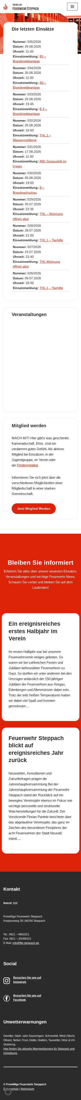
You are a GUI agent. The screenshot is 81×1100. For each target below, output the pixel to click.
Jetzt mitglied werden (33, 508)
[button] (8, 1092)
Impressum (27, 1088)
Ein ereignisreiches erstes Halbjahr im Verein (34, 631)
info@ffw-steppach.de (26, 943)
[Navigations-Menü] (72, 6)
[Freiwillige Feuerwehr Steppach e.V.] (22, 6)
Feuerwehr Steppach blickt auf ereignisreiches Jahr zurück (36, 749)
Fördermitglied (27, 465)
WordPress (38, 1096)
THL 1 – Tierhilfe (51, 240)
